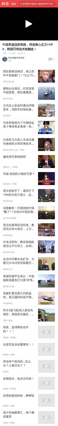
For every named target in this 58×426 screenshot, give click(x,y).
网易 (5, 3)
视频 (13, 3)
